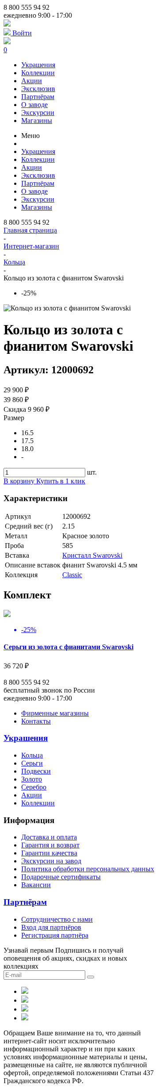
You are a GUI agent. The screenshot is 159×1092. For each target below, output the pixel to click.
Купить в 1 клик (60, 481)
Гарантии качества (49, 853)
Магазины (36, 120)
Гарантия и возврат (50, 845)
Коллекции (38, 73)
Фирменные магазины (55, 713)
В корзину (20, 481)
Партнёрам (37, 96)
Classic (72, 575)
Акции (31, 80)
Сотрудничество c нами (57, 919)
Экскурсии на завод (51, 861)
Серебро (33, 787)
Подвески (36, 771)
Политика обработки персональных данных (87, 869)
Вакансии (36, 885)
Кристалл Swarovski (92, 555)
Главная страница (30, 230)
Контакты (36, 721)
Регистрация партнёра (54, 935)
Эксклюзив (38, 88)
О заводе (34, 104)
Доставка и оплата (49, 837)
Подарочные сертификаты (61, 877)
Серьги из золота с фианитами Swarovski (68, 647)
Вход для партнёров (51, 927)
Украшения (38, 65)
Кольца (14, 262)
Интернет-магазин (31, 246)
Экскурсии (37, 112)
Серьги (32, 763)
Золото (31, 779)
